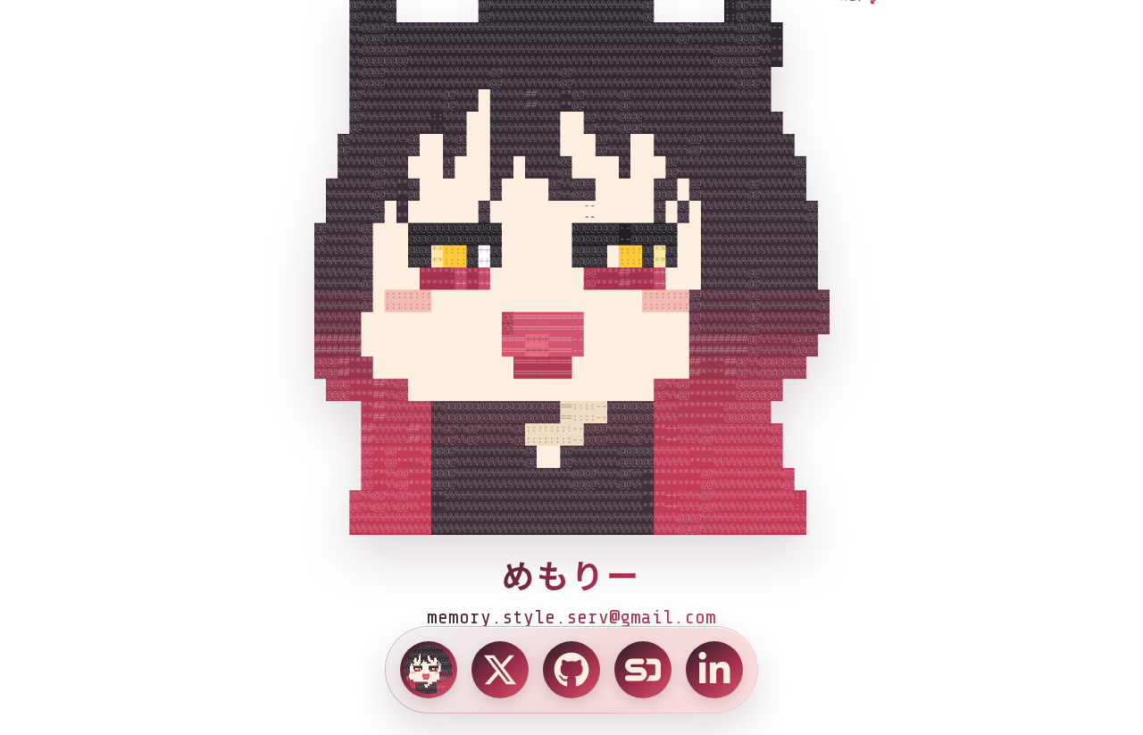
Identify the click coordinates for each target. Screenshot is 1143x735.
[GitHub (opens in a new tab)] (571, 669)
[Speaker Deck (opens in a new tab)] (643, 669)
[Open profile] (428, 669)
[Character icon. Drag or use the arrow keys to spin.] (572, 267)
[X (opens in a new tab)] (500, 669)
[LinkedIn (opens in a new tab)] (714, 669)
